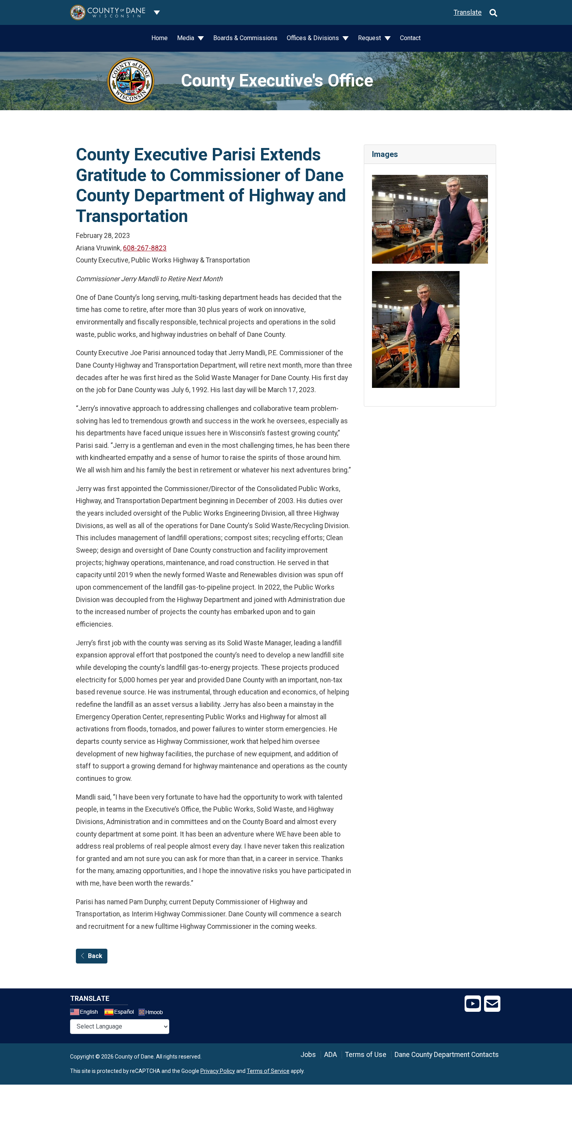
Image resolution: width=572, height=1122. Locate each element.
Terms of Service (268, 1071)
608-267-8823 (145, 248)
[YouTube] (473, 1004)
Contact (410, 38)
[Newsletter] (492, 1004)
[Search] (493, 12)
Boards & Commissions (245, 38)
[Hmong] (153, 1013)
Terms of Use (365, 1055)
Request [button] (370, 38)
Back (95, 956)
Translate (468, 12)
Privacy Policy (217, 1071)
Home (159, 38)
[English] (86, 1013)
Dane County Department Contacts (447, 1055)
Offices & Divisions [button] (313, 38)
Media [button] (186, 38)
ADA (330, 1055)
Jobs (308, 1055)
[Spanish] (120, 1013)
